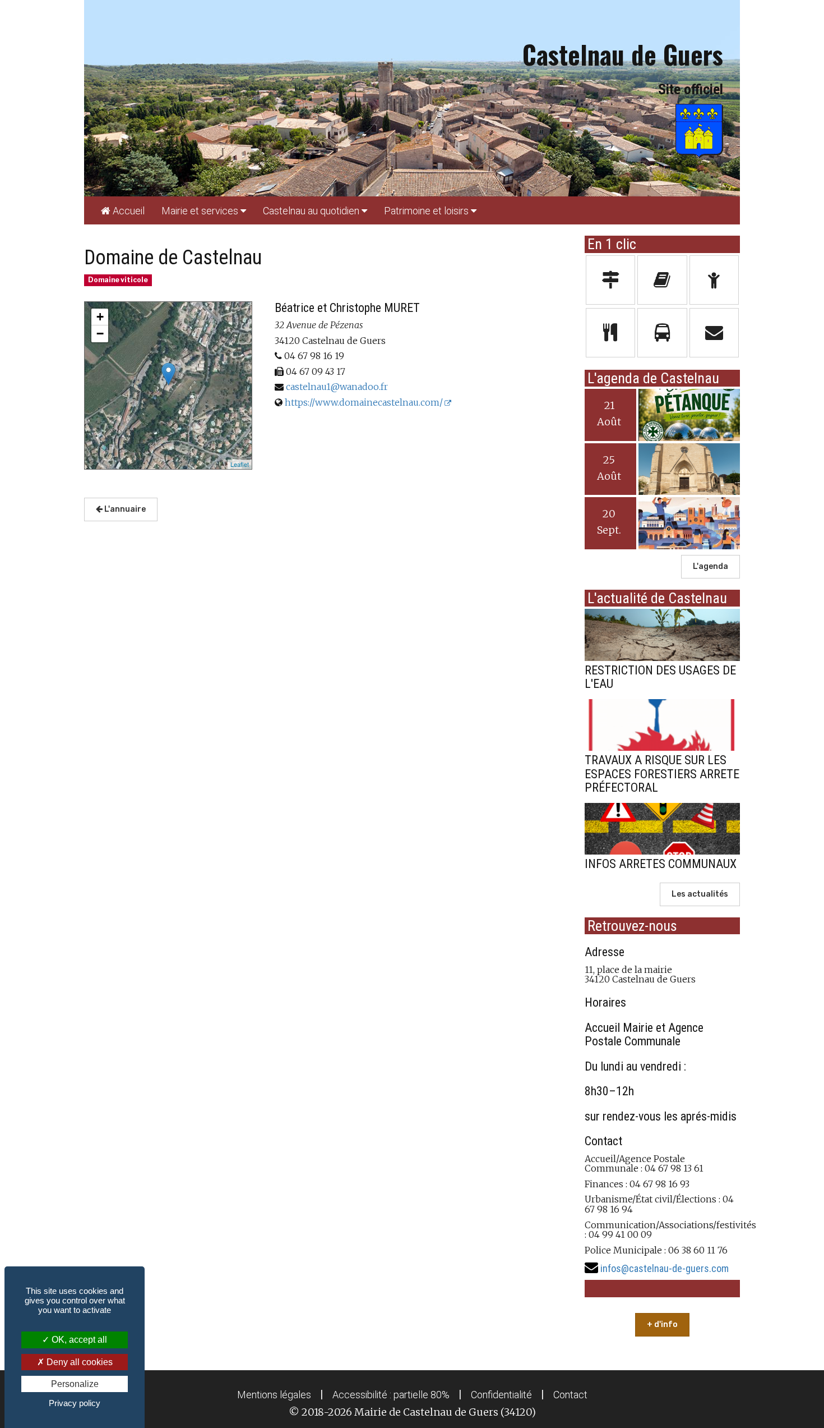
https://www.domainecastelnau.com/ (364, 402)
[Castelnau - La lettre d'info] (662, 280)
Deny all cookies (78, 1362)
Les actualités (700, 894)
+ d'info (662, 1324)
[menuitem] (122, 210)
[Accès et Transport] (662, 332)
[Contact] (714, 332)
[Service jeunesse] (714, 280)
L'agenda (710, 566)
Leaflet (239, 464)
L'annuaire (124, 509)
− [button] (100, 334)
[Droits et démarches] (611, 280)
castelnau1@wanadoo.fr (337, 386)
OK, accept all (78, 1339)
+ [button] (100, 317)
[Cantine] (611, 332)
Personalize (75, 1384)
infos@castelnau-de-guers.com (664, 1268)
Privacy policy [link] (74, 1403)
